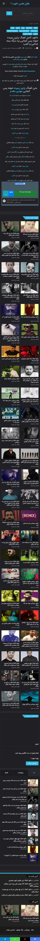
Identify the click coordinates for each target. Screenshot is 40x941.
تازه (34, 773)
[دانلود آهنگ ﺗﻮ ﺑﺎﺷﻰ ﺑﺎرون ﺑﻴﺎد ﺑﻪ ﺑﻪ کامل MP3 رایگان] (10, 535)
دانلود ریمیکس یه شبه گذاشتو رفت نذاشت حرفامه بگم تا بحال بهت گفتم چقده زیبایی (11, 339)
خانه (35, 24)
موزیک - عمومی (27, 34)
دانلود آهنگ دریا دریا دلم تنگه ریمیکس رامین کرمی (31, 235)
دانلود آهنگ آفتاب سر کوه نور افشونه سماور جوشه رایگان (11, 683)
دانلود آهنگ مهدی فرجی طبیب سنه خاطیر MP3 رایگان (11, 581)
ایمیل (37, 744)
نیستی (29, 95)
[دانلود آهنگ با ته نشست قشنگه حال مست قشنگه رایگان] (10, 515)
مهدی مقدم (19, 59)
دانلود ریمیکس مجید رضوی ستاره (30, 337)
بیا (28, 114)
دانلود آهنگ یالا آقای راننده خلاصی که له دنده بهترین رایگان (30, 420)
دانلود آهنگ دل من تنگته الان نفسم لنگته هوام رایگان (31, 296)
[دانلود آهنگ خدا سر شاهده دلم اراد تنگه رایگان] (30, 535)
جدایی (17, 28)
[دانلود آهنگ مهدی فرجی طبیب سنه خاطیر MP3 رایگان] (10, 574)
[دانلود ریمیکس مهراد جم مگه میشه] (30, 596)
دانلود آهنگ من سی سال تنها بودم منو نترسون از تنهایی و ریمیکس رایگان (10, 276)
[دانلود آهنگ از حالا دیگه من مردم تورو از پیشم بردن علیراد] (10, 475)
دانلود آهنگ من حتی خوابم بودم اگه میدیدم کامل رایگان (30, 275)
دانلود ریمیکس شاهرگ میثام (11, 379)
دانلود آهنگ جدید (24, 31)
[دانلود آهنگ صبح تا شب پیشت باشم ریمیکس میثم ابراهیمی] (10, 636)
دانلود (12, 28)
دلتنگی (23, 157)
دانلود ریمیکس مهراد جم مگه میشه (31, 604)
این (13, 95)
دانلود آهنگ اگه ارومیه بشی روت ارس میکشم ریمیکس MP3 (21, 885)
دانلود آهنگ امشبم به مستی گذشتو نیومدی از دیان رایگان (31, 482)
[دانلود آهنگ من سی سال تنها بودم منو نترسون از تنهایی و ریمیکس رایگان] (10, 267)
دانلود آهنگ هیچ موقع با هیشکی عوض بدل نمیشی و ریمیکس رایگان (10, 297)
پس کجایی (15, 133)
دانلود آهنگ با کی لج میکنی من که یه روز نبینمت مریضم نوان (20, 890)
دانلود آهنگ (34, 31)
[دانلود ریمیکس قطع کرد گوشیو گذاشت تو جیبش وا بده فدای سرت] (30, 574)
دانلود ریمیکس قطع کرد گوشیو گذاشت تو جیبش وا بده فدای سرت (31, 583)
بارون (15, 105)
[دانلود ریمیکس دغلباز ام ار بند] (30, 555)
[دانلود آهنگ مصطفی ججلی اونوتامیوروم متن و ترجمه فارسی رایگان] (10, 453)
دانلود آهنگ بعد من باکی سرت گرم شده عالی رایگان (11, 234)
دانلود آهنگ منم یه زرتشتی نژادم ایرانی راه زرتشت (16, 895)
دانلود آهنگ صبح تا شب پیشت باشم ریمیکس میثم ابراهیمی (11, 644)
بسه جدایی (25, 142)
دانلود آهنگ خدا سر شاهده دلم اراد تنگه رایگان (30, 543)
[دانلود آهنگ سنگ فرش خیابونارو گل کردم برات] (30, 351)
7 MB (6, 193)
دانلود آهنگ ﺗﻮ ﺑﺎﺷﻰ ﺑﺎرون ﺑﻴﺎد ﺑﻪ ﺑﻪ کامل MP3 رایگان (10, 543)
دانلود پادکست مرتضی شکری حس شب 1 (11, 421)
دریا (13, 128)
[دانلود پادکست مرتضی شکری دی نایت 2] (10, 616)
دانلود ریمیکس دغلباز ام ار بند (31, 562)
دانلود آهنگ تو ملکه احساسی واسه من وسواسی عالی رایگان (11, 664)
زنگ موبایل (19, 930)
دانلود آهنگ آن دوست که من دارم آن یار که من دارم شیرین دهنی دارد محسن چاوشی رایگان (30, 644)
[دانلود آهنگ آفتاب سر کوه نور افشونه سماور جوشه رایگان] (10, 675)
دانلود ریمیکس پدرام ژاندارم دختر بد (30, 318)
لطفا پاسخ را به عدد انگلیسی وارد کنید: (27, 753)
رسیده (10, 64)
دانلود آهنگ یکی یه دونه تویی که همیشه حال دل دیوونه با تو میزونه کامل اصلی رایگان (10, 503)
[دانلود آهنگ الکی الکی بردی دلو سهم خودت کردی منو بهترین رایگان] (30, 675)
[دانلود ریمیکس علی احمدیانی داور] (30, 516)
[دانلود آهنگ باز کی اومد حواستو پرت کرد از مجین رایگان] (30, 615)
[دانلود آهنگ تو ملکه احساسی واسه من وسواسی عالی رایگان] (10, 656)
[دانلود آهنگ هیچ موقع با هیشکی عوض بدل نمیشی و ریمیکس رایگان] (10, 288)
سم (12, 152)
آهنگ (30, 24)
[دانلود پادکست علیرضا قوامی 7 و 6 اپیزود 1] (10, 309)
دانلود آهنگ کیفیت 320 (25, 192)
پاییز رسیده (23, 57)
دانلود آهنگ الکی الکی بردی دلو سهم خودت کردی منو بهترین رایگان (30, 684)
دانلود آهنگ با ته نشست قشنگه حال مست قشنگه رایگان (10, 523)
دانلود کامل (34, 57)
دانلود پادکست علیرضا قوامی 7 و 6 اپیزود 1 (10, 318)
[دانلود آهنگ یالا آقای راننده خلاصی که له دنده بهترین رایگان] (30, 413)
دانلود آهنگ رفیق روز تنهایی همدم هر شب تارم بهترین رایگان (30, 664)
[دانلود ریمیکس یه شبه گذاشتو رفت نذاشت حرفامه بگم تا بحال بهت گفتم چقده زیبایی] (10, 329)
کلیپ (14, 59)
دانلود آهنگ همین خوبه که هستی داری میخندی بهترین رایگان (31, 441)
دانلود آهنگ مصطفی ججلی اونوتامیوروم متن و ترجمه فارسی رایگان (10, 462)
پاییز (23, 28)
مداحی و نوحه (10, 930)
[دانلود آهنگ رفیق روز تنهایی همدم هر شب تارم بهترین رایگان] (30, 656)
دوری (21, 124)
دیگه (16, 124)
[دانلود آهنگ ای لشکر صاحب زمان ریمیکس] (10, 433)
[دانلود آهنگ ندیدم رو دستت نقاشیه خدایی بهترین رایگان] (10, 554)
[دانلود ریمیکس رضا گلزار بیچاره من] (30, 697)
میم (18, 95)
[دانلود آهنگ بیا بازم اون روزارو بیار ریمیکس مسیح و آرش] (10, 596)
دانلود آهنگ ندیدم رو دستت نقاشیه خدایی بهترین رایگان (11, 562)
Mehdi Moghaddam (29, 71)
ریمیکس (27, 930)
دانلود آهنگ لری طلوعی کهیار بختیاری (20, 880)
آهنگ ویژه (29, 28)
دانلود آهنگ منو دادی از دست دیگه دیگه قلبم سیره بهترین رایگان (10, 254)
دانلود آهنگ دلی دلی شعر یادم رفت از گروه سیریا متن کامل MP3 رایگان (30, 462)
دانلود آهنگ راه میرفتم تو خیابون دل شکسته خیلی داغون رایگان (30, 400)
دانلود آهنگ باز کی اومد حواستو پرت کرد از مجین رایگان (30, 623)
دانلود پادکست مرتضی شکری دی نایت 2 (10, 624)
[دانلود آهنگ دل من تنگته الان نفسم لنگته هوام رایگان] (30, 288)
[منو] (4, 4)
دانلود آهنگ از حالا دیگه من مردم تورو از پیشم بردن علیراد (10, 483)
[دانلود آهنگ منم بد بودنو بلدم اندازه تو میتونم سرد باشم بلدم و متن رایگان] (30, 246)
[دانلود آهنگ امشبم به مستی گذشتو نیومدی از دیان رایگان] (30, 474)
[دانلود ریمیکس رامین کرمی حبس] (10, 351)
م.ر (35, 48)
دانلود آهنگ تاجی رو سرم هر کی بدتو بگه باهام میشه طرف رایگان (10, 704)
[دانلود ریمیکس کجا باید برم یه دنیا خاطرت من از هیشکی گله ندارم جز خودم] (30, 371)
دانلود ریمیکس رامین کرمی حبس (10, 359)
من (15, 109)
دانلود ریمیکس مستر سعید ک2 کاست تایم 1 (11, 401)
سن (8, 157)
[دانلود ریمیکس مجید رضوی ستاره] (30, 329)
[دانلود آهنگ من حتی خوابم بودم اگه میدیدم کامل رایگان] (30, 267)
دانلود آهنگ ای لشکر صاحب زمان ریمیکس (10, 441)
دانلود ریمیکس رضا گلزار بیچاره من (30, 705)
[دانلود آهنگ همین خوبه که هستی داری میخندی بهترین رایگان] (30, 433)
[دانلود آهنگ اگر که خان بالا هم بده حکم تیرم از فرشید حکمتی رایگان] (30, 494)
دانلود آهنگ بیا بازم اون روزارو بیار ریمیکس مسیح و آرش (10, 604)
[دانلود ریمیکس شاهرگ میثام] (10, 371)
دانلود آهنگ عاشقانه (12, 31)
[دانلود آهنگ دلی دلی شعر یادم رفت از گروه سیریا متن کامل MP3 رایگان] (30, 453)
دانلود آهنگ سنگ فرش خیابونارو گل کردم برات (30, 360)
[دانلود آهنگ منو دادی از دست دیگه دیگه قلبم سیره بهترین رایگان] (10, 246)
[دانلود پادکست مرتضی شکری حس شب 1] (10, 413)
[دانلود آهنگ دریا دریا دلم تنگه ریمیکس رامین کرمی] (30, 226)
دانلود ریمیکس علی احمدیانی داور (31, 524)
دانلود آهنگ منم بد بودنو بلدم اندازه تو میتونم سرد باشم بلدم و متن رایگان (30, 255)
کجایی (35, 34)
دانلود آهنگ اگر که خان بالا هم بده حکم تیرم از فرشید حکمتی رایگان (31, 503)
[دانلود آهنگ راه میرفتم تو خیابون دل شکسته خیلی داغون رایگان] (30, 393)
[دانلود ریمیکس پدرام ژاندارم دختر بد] (30, 309)
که (14, 161)
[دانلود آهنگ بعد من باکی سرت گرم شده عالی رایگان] (10, 226)
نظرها (6, 773)
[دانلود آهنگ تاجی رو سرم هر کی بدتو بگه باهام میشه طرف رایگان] (10, 696)
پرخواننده (20, 773)
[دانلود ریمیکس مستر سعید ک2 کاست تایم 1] (10, 393)
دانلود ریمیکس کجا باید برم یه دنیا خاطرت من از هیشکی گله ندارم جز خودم (31, 380)
